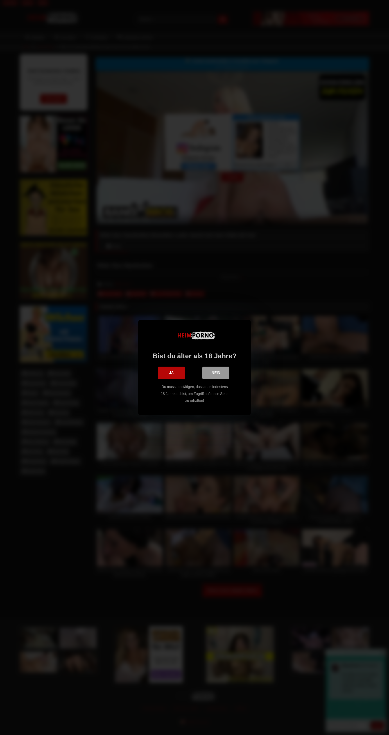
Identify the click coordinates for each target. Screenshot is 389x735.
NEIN (216, 373)
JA (171, 373)
